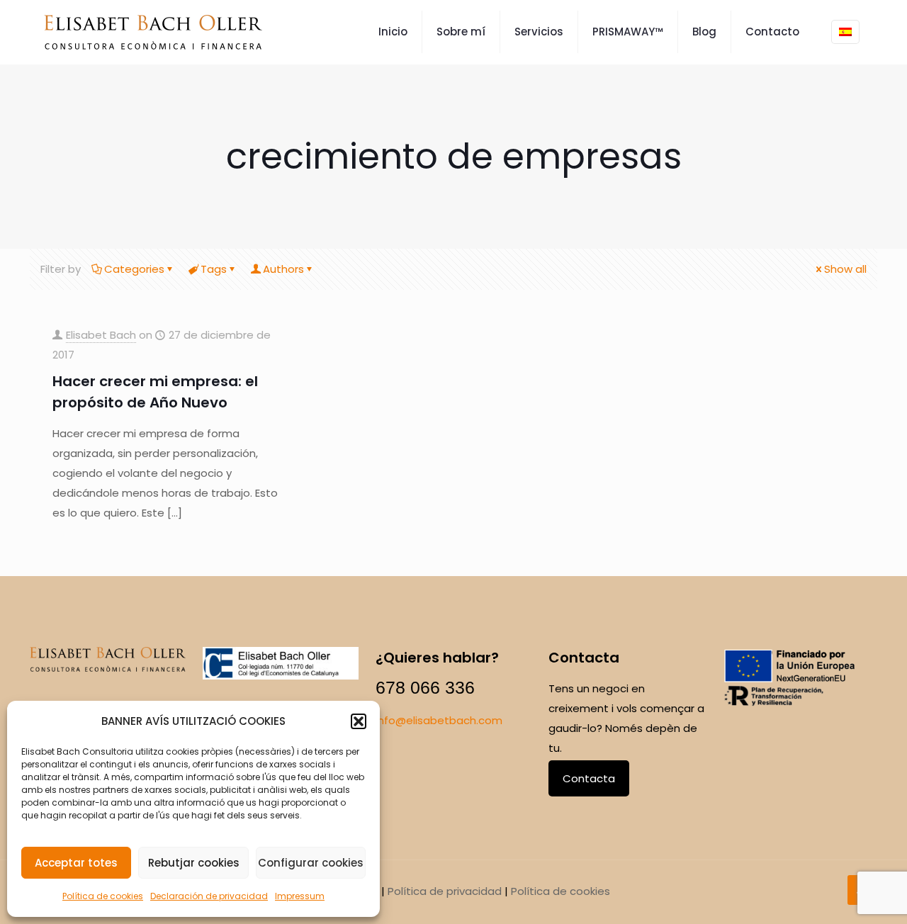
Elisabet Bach (101, 334)
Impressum (300, 896)
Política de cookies (102, 896)
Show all (845, 268)
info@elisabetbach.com (439, 720)
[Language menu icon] (845, 32)
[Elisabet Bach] (153, 32)
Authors (283, 268)
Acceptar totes (76, 862)
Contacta (589, 778)
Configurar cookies (311, 862)
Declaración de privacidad (209, 896)
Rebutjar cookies (194, 862)
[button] (358, 721)
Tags (214, 268)
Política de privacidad (445, 891)
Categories (134, 268)
